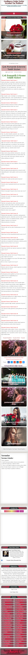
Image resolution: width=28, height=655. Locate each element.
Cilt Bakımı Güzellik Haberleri (7, 616)
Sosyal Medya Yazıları (18, 618)
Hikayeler (3, 639)
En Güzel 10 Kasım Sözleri (15, 551)
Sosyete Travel (15, 339)
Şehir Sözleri (16, 643)
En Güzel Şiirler (4, 632)
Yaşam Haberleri (17, 634)
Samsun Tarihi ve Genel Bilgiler (20, 611)
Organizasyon (17, 602)
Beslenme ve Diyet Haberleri (14, 32)
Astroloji (3, 602)
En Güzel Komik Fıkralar (6, 627)
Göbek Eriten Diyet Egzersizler (14, 55)
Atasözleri (3, 604)
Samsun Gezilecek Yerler (19, 609)
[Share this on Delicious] (23, 362)
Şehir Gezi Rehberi (17, 641)
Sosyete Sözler (8, 37)
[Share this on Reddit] (20, 362)
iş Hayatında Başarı (18, 636)
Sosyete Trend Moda (18, 625)
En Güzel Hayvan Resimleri (7, 625)
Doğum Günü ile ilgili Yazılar (7, 620)
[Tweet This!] (9, 362)
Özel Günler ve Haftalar (18, 639)
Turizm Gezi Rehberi (18, 632)
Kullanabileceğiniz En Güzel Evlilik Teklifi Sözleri (14, 383)
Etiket (3, 634)
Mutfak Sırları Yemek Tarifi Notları (20, 599)
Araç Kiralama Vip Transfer (7, 599)
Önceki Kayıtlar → (22, 449)
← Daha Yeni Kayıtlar (7, 449)
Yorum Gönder (18, 72)
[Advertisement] (14, 9)
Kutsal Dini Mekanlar (6, 643)
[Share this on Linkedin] (17, 362)
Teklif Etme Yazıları (14, 63)
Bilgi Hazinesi (4, 609)
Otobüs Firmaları (17, 604)
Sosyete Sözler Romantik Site (14, 560)
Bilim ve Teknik (5, 611)
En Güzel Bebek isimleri (6, 622)
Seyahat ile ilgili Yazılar (18, 616)
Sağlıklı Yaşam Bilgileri (18, 613)
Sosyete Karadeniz (7, 337)
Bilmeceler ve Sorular (6, 613)
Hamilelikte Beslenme (14, 35)
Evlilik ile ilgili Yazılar (6, 636)
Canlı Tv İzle (14, 589)
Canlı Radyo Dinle (14, 592)
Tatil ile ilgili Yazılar (18, 627)
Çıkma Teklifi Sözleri (14, 444)
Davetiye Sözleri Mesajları (6, 618)
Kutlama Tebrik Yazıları (6, 641)
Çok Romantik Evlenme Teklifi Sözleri (14, 403)
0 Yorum (20, 37)
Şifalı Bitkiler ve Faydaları (19, 645)
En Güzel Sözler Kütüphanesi (7, 629)
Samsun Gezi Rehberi (18, 606)
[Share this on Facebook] (12, 362)
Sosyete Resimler (17, 620)
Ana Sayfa (14, 449)
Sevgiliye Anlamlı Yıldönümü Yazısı (14, 423)
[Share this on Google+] (15, 362)
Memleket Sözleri (5, 645)
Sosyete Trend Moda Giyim (13, 550)
